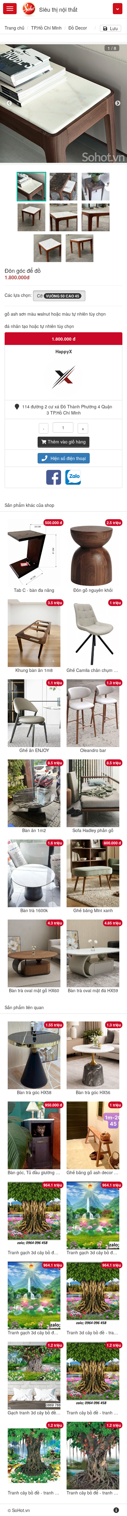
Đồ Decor (77, 28)
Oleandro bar (93, 750)
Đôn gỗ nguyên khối (93, 590)
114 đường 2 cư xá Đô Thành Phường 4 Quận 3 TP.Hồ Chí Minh (67, 409)
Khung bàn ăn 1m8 (34, 670)
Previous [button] (9, 103)
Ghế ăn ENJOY (34, 750)
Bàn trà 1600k (34, 910)
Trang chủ (14, 28)
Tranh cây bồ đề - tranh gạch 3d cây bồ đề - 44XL (56, 1493)
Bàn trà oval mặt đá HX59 (93, 990)
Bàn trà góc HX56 (93, 1092)
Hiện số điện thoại (68, 458)
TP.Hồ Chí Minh (46, 28)
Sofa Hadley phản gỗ (92, 830)
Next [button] (118, 103)
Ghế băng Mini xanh (93, 910)
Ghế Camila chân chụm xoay (95, 670)
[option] (63, 103)
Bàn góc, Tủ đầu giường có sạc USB (43, 1172)
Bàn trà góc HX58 (34, 1092)
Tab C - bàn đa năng (34, 590)
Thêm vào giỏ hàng (67, 442)
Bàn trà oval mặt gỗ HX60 (34, 990)
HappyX (63, 351)
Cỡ (58, 296)
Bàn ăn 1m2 (34, 830)
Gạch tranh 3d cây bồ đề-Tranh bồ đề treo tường (55, 1412)
